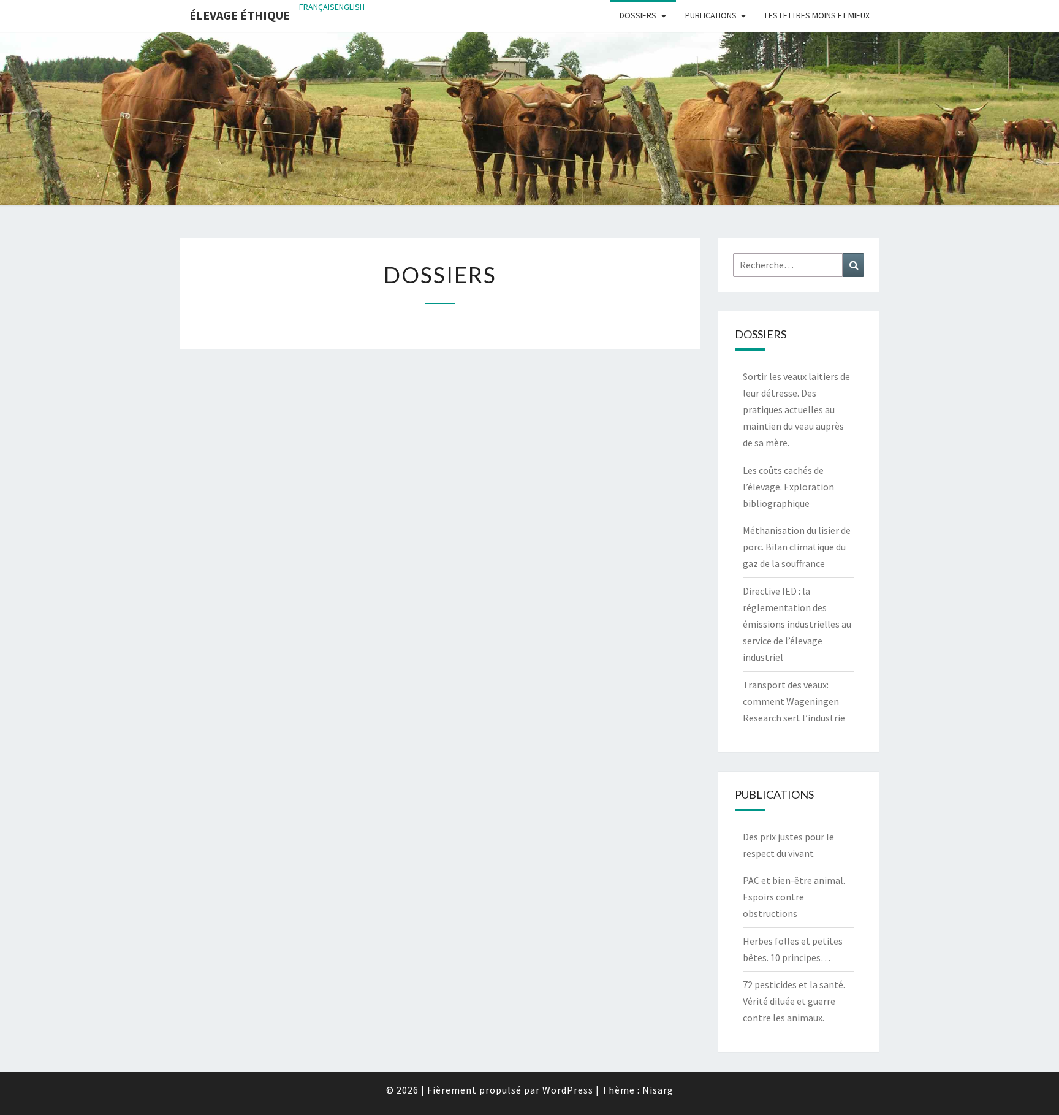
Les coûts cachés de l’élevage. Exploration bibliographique (788, 486)
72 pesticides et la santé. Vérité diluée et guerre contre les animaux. (794, 1001)
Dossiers (638, 15)
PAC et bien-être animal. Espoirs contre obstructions (794, 896)
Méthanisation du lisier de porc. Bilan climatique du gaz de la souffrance (797, 546)
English (350, 6)
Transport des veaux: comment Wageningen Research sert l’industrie (794, 701)
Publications (711, 15)
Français (317, 6)
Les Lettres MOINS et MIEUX (817, 15)
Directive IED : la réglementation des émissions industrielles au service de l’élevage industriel (797, 624)
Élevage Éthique (239, 15)
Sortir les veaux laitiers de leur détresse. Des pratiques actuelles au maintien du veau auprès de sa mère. (796, 409)
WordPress (567, 1090)
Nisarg (658, 1090)
